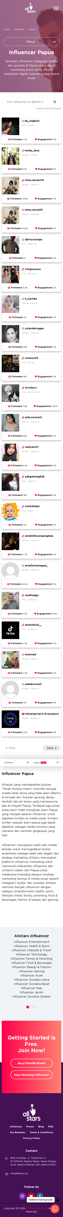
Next (50, 748)
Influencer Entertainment (31, 942)
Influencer (19, 29)
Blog (41, 1127)
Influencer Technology (31, 954)
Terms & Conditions (41, 1132)
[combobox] (31, 41)
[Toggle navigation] (56, 9)
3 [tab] (35, 1007)
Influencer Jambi (31, 992)
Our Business (17, 1132)
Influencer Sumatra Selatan (31, 996)
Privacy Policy (31, 1138)
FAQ (50, 1127)
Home (7, 29)
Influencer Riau (31, 988)
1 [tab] (27, 1007)
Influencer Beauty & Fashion (31, 967)
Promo (30, 1127)
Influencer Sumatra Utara (31, 979)
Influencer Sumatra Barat (31, 984)
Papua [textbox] (30, 41)
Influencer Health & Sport (32, 946)
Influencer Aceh (31, 975)
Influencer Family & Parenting (31, 958)
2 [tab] (31, 1007)
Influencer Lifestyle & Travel (31, 950)
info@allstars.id (19, 1173)
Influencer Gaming (31, 971)
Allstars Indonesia (36, 1208)
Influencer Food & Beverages (31, 963)
